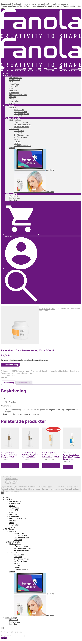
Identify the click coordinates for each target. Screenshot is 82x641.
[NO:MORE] (14, 86)
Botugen (17, 139)
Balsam (66, 371)
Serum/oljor (14, 101)
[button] (22, 234)
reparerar (16, 373)
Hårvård (8, 75)
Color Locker (14, 80)
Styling (12, 103)
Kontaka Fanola (11, 479)
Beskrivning (9, 382)
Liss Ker (12, 97)
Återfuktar (58, 371)
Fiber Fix (17, 141)
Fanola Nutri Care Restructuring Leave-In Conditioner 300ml (50, 455)
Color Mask (14, 84)
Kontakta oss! (14, 198)
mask (9, 373)
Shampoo (13, 88)
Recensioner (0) (24, 382)
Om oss (8, 477)
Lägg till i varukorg (6, 466)
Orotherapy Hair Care (18, 95)
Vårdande (24, 373)
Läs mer (68, 467)
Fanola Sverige (11, 194)
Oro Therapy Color (21, 114)
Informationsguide (21, 122)
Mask (11, 99)
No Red (12, 82)
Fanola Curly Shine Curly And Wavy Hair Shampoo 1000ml (30, 455)
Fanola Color (19, 109)
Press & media (11, 483)
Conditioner (14, 92)
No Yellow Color (20, 112)
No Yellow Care (15, 78)
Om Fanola (13, 196)
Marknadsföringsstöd (22, 124)
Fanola (3, 373)
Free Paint (18, 116)
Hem (7, 73)
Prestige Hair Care (38, 371)
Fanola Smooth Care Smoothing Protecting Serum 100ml (71, 457)
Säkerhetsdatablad (21, 126)
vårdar (32, 373)
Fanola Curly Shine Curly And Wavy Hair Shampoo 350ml (9, 455)
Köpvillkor (13, 200)
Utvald (12, 148)
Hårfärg (12, 107)
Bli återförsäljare (11, 481)
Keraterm (13, 90)
